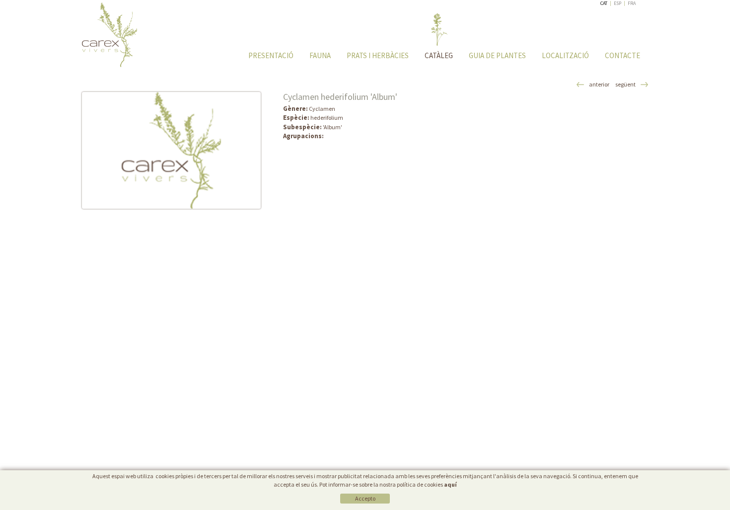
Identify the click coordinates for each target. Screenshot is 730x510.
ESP (617, 3)
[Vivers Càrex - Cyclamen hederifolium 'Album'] (171, 150)
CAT (603, 3)
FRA (632, 3)
